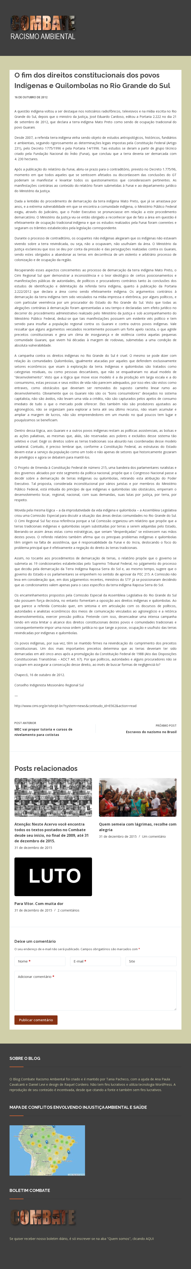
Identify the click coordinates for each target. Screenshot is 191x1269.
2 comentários (68, 910)
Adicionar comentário (36, 976)
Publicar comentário (36, 1019)
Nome (24, 961)
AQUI (150, 1238)
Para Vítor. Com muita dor (38, 903)
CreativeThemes (91, 1261)
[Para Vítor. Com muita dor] (53, 876)
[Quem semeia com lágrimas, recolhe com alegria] (138, 797)
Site (132, 961)
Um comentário (154, 836)
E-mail (80, 961)
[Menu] (179, 28)
